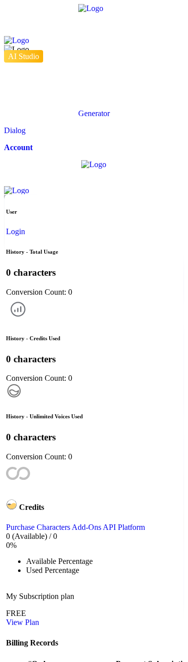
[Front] (94, 24)
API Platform (124, 527)
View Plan (22, 622)
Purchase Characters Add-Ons (54, 527)
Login (15, 231)
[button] (94, 113)
